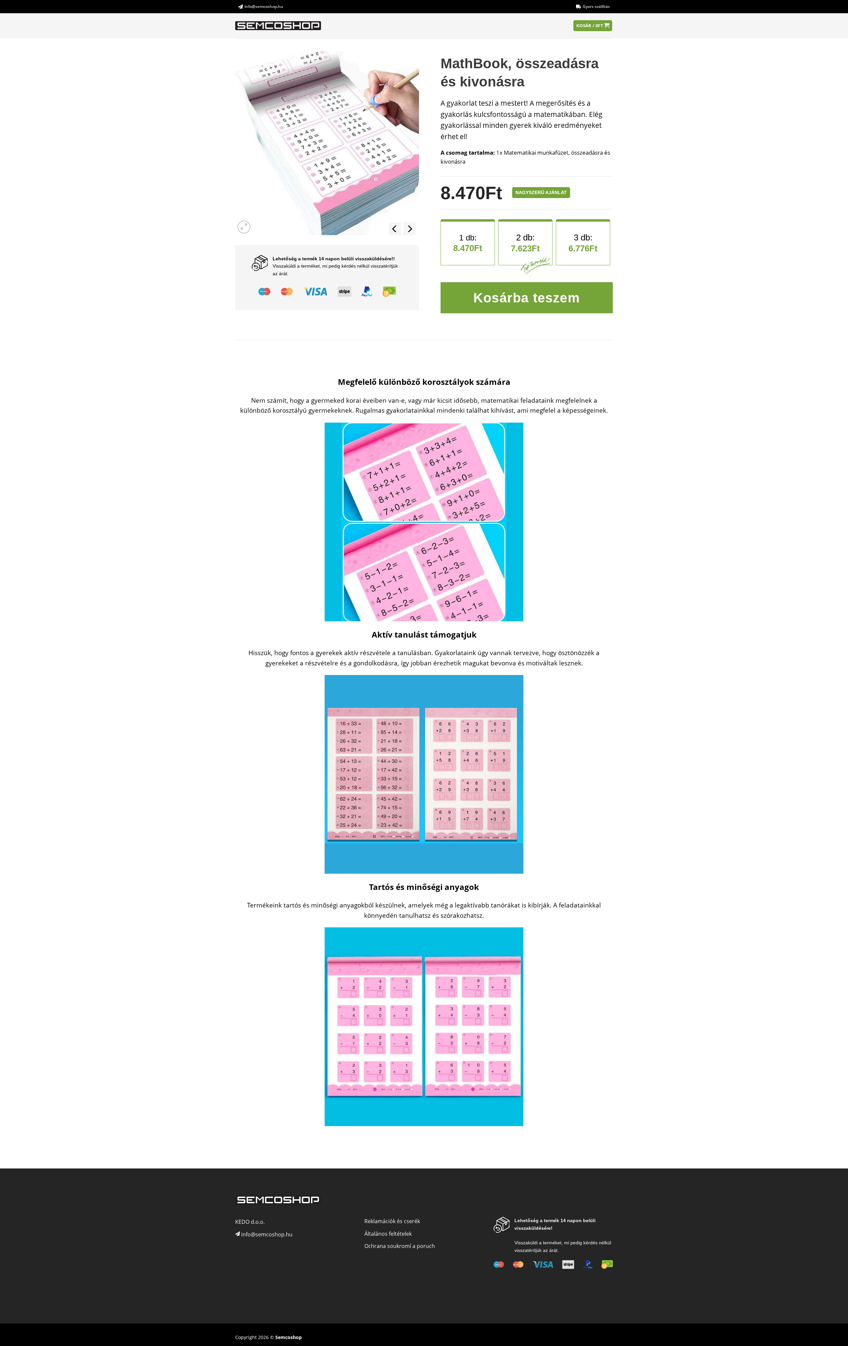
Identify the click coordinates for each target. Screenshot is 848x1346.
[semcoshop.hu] (278, 25)
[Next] (409, 228)
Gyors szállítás (596, 6)
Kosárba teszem (526, 297)
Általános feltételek (388, 1233)
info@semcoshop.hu (263, 6)
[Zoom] (244, 227)
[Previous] (395, 228)
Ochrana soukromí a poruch (399, 1246)
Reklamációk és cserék (392, 1221)
